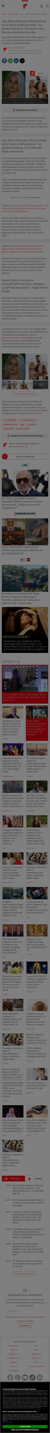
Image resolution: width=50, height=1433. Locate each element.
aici (17, 1403)
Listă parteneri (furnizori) (8, 1422)
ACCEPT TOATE (25, 1426)
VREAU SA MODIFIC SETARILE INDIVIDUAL (25, 1429)
